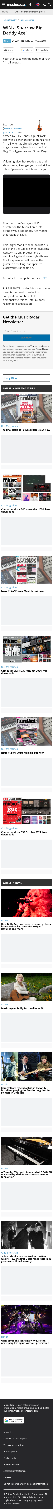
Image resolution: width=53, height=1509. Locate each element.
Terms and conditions (14, 1445)
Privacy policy (10, 1451)
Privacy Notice (41, 349)
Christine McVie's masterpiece (29, 11)
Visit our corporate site (26, 1410)
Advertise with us (12, 1464)
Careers (7, 1477)
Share (10, 50)
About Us (8, 1432)
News (7, 41)
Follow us (28, 50)
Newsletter (44, 50)
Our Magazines (27, 20)
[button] (3, 4)
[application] (26, 191)
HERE (44, 278)
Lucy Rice (19, 40)
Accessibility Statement (15, 1470)
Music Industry (10, 20)
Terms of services (38, 346)
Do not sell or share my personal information (26, 1483)
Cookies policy (10, 1458)
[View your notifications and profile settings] (30, 4)
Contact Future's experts (16, 1438)
